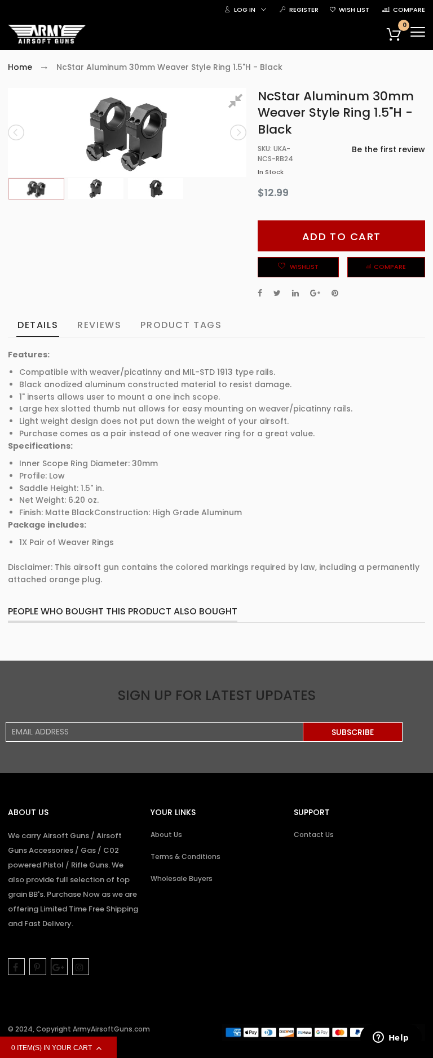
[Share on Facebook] (260, 293)
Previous (17, 132)
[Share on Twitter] (277, 293)
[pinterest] (37, 966)
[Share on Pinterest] (335, 293)
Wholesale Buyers (182, 878)
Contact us (314, 834)
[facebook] (16, 966)
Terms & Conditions (185, 856)
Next (237, 132)
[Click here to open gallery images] (237, 103)
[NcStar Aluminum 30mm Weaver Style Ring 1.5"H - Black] (36, 189)
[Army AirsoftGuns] (47, 34)
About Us (166, 834)
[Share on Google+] (315, 293)
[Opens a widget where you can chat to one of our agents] (391, 1038)
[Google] (59, 966)
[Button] (417, 32)
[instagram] (80, 966)
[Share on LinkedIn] (295, 293)
